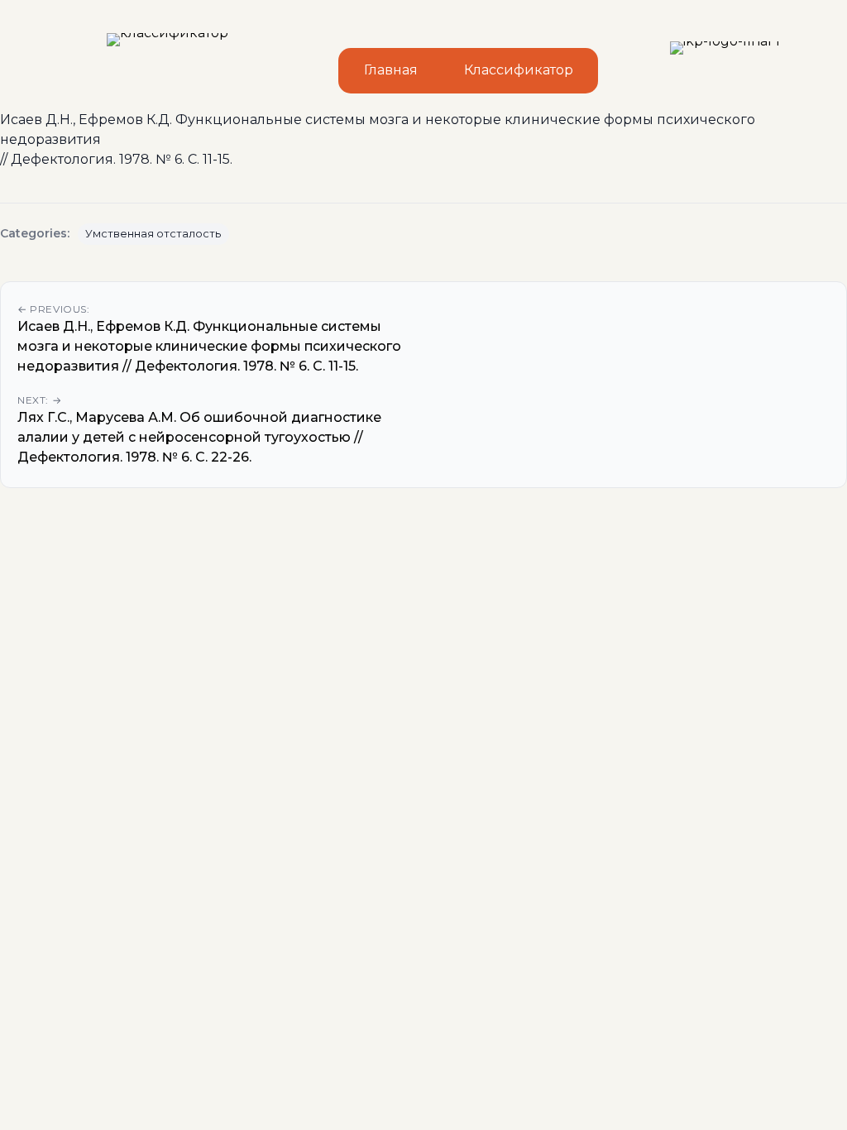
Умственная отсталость (153, 233)
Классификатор (518, 70)
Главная (391, 70)
